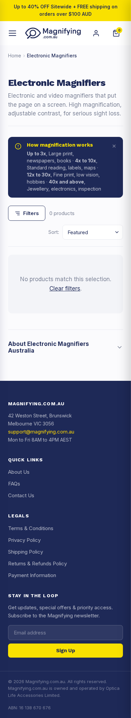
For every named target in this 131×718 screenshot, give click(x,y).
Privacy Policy (24, 540)
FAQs (14, 483)
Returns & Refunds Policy (37, 563)
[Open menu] (12, 33)
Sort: (53, 232)
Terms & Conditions (30, 528)
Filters (31, 213)
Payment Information (32, 575)
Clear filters (64, 288)
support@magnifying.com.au (41, 431)
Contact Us (21, 495)
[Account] (96, 33)
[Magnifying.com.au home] (53, 33)
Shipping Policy (25, 552)
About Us (19, 472)
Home (14, 55)
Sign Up (65, 651)
